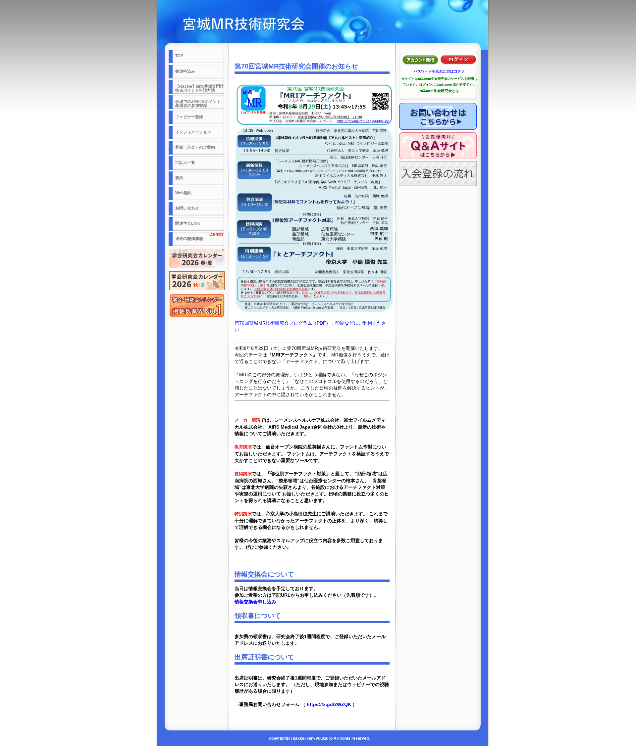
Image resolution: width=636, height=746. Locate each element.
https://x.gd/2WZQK (329, 704)
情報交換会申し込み (255, 601)
